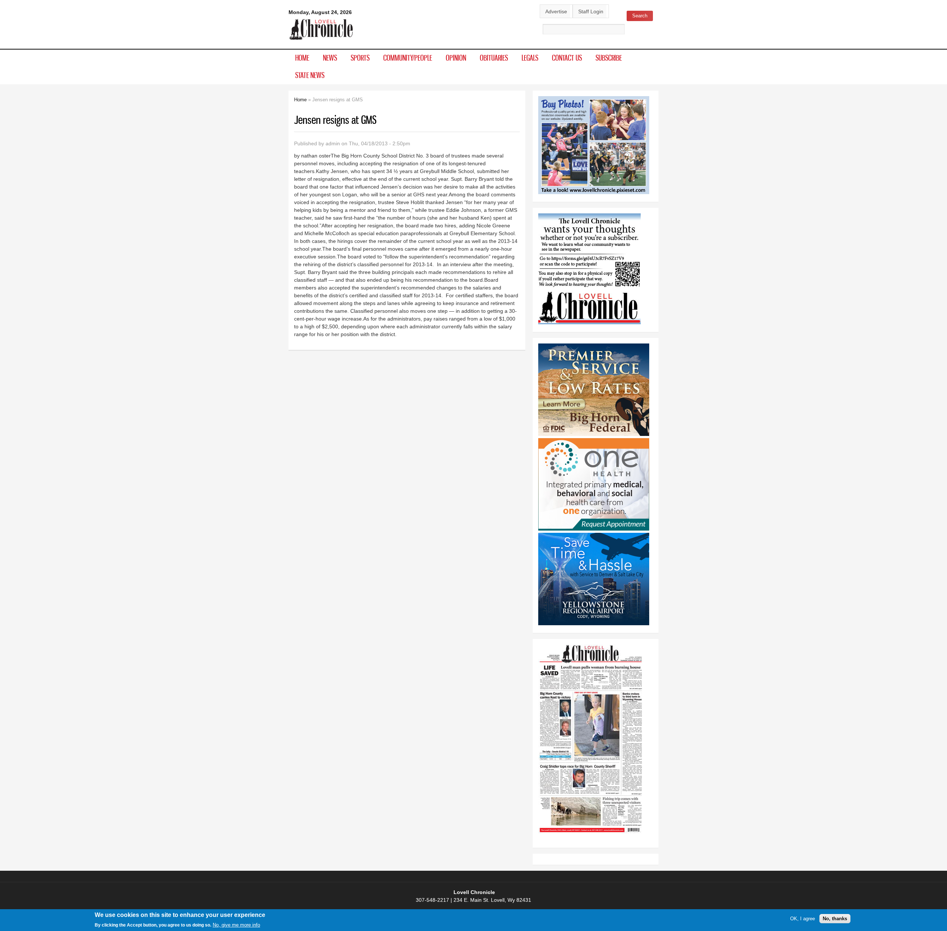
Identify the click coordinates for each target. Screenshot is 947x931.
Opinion (456, 57)
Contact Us (567, 57)
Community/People (407, 57)
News (330, 57)
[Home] (321, 40)
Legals (530, 57)
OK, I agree (802, 918)
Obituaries (494, 57)
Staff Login (590, 11)
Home (302, 57)
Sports (360, 57)
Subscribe (609, 57)
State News (309, 75)
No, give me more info (236, 925)
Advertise (556, 11)
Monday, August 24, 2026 (320, 12)
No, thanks (835, 918)
